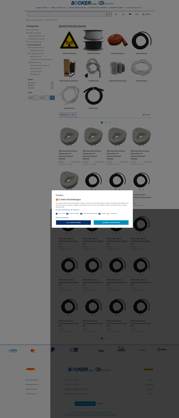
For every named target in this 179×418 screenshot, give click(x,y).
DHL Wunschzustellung (90, 213)
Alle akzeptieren (73, 222)
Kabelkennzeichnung (77, 7)
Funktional (114, 213)
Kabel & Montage (58, 7)
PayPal (104, 213)
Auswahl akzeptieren (111, 222)
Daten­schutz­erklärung (63, 209)
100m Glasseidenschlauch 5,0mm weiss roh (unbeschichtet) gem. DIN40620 (116, 155)
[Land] (130, 14)
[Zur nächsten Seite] (115, 122)
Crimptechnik (42, 7)
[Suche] (109, 14)
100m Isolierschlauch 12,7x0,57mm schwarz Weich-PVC (141, 197)
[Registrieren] (123, 14)
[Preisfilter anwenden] (52, 98)
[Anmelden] (116, 14)
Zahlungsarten (31, 380)
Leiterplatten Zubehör (97, 7)
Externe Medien (74, 213)
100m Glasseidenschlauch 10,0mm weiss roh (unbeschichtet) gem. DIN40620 (68, 155)
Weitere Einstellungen (62, 217)
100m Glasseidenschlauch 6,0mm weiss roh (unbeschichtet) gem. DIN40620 (140, 155)
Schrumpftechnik (116, 7)
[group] (69, 137)
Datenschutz (31, 394)
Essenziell (62, 213)
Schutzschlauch (134, 7)
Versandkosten (31, 384)
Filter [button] (147, 115)
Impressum (76, 209)
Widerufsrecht (31, 389)
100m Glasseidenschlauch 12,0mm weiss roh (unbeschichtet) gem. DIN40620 (92, 155)
